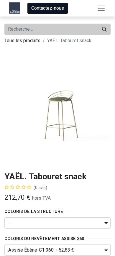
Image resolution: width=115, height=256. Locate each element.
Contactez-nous (47, 8)
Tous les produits (22, 40)
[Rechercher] (104, 29)
